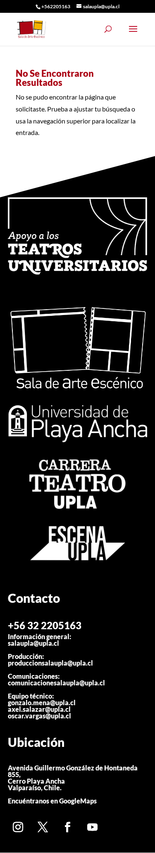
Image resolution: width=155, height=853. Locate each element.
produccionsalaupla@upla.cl (50, 663)
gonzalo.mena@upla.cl (42, 702)
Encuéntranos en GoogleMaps (52, 801)
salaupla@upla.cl (33, 643)
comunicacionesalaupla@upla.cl (56, 683)
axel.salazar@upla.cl (39, 709)
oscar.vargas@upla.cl (39, 716)
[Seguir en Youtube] (92, 827)
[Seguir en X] (43, 827)
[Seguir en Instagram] (18, 827)
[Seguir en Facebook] (67, 827)
